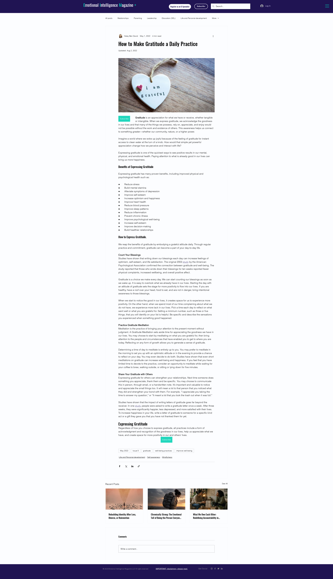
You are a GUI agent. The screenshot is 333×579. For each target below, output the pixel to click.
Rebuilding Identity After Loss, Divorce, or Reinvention (122, 516)
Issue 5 (136, 451)
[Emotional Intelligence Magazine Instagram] (211, 568)
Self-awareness (153, 457)
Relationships (123, 18)
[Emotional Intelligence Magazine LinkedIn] (222, 568)
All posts (108, 18)
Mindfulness (167, 457)
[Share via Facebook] (119, 466)
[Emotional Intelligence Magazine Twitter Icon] (218, 568)
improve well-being (184, 451)
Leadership (152, 18)
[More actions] (213, 36)
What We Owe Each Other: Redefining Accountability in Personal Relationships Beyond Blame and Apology (207, 516)
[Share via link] (138, 466)
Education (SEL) (168, 18)
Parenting (138, 18)
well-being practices (163, 451)
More (214, 18)
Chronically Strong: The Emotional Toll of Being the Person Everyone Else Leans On (166, 516)
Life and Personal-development (194, 18)
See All (225, 483)
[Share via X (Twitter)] (126, 466)
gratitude (147, 451)
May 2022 (124, 451)
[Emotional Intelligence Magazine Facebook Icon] (215, 568)
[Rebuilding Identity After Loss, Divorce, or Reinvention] (124, 499)
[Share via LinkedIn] (132, 466)
